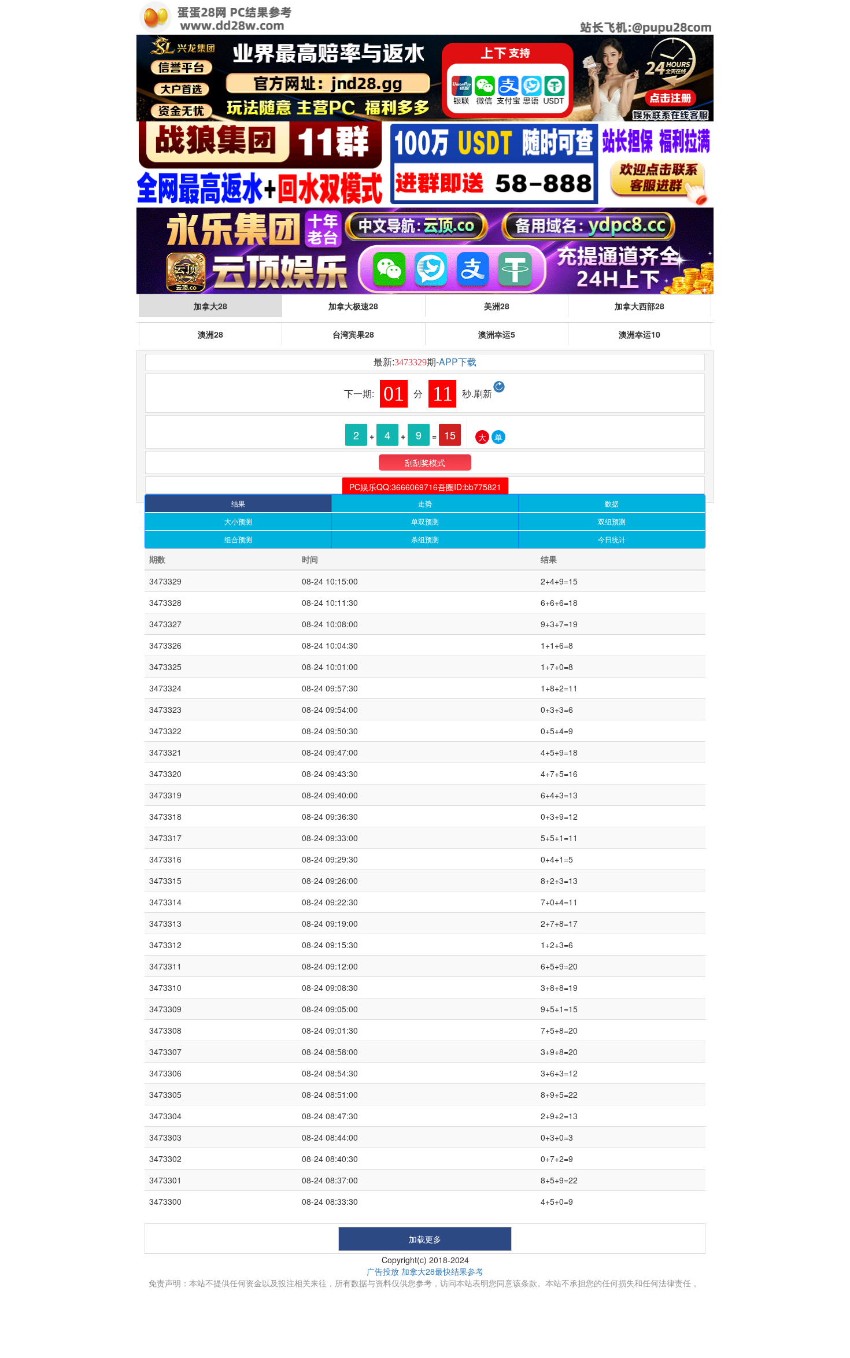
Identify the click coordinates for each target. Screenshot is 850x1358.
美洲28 (496, 306)
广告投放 (383, 1271)
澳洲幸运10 (639, 334)
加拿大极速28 (353, 306)
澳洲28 (210, 334)
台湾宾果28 (353, 334)
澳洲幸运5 (496, 334)
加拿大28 (210, 306)
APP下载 (457, 361)
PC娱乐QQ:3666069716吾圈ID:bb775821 (425, 487)
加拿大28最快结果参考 (442, 1271)
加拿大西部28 (639, 306)
